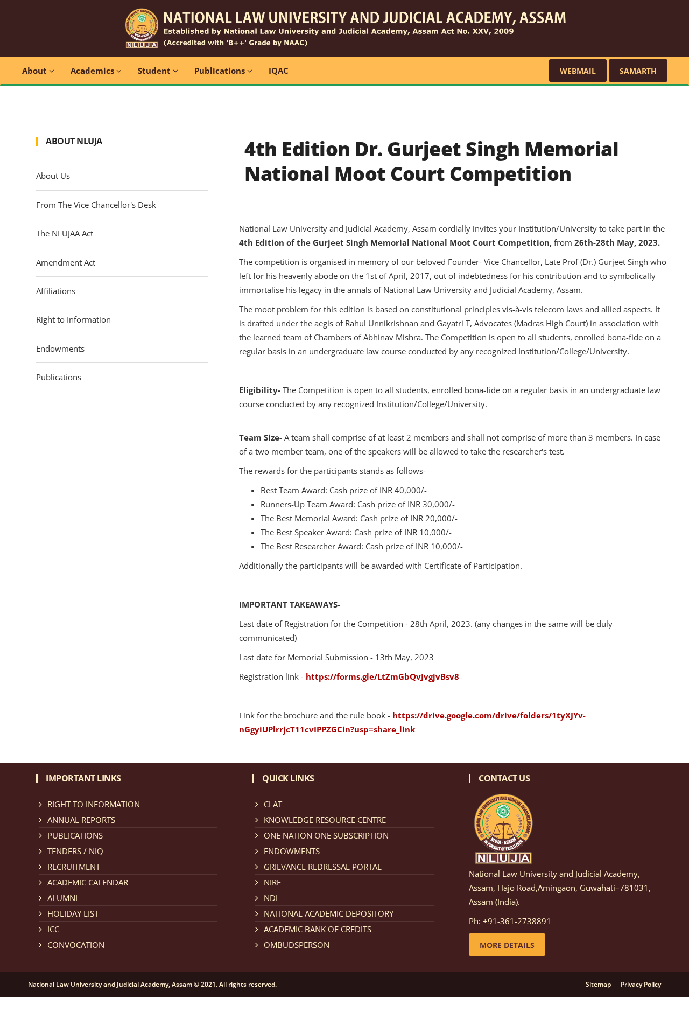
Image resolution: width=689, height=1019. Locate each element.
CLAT (273, 804)
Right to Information (73, 319)
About (35, 70)
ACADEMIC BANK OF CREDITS (317, 929)
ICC (53, 929)
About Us (53, 175)
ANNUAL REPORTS (81, 819)
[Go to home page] (344, 27)
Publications (220, 70)
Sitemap (598, 984)
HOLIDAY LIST (73, 913)
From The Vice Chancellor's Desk (96, 204)
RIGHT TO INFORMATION (93, 804)
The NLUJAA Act (64, 233)
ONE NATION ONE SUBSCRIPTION (326, 835)
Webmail (578, 71)
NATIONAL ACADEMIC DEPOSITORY (328, 913)
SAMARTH (638, 71)
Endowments (60, 348)
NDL (272, 897)
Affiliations (55, 290)
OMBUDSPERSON (296, 944)
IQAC (279, 70)
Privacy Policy (641, 984)
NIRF (272, 882)
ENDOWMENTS (292, 851)
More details (507, 945)
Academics (93, 70)
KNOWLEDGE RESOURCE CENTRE (325, 819)
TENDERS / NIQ (75, 851)
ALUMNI (62, 897)
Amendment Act (65, 262)
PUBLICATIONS (75, 835)
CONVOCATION (75, 944)
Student (155, 70)
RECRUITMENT (73, 866)
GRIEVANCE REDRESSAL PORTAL (323, 866)
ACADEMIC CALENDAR (87, 882)
